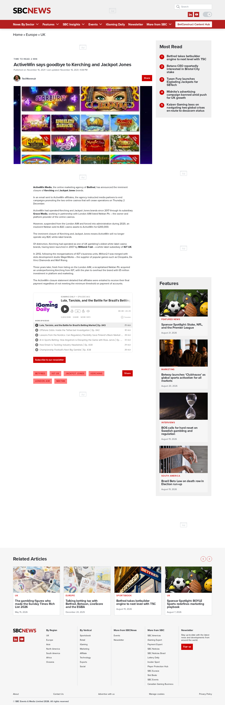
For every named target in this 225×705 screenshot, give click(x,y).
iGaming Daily (115, 24)
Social (82, 666)
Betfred (40, 373)
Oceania (50, 662)
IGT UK (55, 373)
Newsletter (135, 24)
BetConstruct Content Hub (194, 24)
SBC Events (153, 679)
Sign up (187, 646)
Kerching (96, 373)
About (16, 694)
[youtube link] (196, 14)
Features (48, 24)
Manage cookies (157, 694)
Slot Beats (152, 675)
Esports (83, 662)
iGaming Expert (155, 640)
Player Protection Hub (158, 666)
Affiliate (83, 653)
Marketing (84, 648)
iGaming (84, 644)
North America (53, 648)
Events (93, 24)
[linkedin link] (190, 14)
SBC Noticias (154, 648)
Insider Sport (154, 662)
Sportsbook (85, 635)
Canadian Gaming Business (160, 684)
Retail (82, 640)
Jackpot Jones (75, 373)
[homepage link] (32, 11)
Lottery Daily (153, 657)
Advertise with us (106, 694)
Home (18, 34)
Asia (48, 644)
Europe (31, 34)
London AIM (42, 381)
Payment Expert (155, 644)
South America (53, 653)
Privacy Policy (205, 694)
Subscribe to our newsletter (49, 360)
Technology (85, 657)
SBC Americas (154, 635)
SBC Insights (71, 24)
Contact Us (58, 694)
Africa (49, 657)
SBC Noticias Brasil (156, 653)
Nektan (60, 381)
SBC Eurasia (153, 671)
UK (43, 34)
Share (147, 78)
